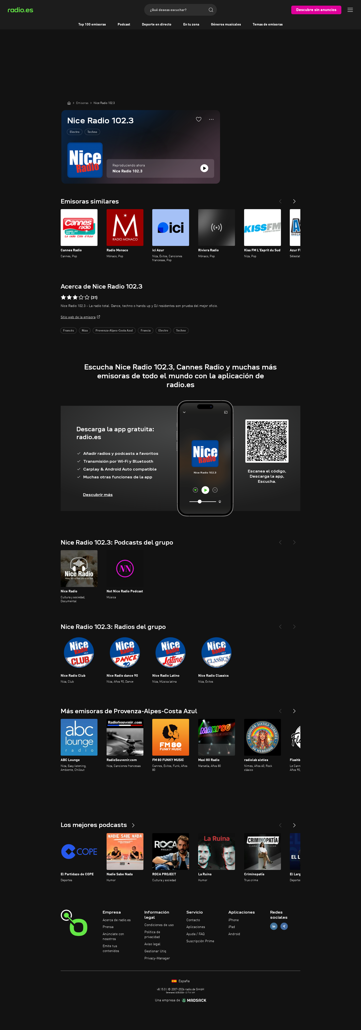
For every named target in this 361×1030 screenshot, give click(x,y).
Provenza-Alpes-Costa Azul (114, 330)
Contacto (193, 920)
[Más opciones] (211, 119)
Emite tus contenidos (111, 948)
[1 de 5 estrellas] (63, 297)
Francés (68, 330)
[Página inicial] (69, 103)
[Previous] (280, 199)
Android (234, 934)
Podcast (124, 24)
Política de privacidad (152, 934)
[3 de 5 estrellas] (75, 297)
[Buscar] (211, 10)
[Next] (294, 199)
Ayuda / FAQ (195, 934)
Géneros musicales (226, 24)
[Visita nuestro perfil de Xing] (284, 926)
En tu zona (191, 24)
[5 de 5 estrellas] (87, 297)
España (184, 981)
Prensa (108, 927)
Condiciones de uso (159, 925)
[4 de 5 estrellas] (81, 297)
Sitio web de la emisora (78, 317)
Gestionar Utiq (155, 951)
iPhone (233, 920)
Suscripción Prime (200, 941)
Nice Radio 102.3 (127, 171)
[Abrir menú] (350, 10)
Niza (85, 330)
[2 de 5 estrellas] (69, 297)
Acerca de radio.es (117, 920)
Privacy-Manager (157, 958)
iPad (231, 927)
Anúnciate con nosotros (113, 936)
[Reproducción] (204, 168)
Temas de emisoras (268, 24)
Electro (75, 132)
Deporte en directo (156, 24)
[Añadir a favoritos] (199, 119)
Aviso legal (152, 944)
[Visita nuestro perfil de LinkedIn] (274, 926)
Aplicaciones (195, 927)
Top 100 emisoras (92, 24)
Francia (146, 330)
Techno (92, 132)
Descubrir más (98, 494)
